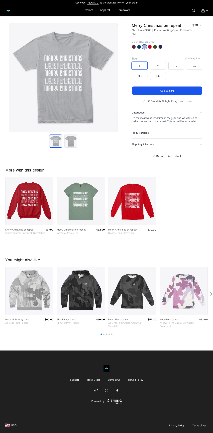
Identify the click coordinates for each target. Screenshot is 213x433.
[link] (29, 201)
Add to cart (167, 90)
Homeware (123, 10)
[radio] (139, 66)
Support (74, 379)
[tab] (55, 141)
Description (138, 112)
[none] (192, 58)
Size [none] (134, 58)
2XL (140, 76)
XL (194, 65)
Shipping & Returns (143, 144)
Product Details (140, 132)
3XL (158, 76)
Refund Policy (135, 379)
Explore (88, 10)
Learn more (185, 101)
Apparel (105, 10)
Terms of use (199, 425)
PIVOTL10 (93, 2)
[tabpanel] (63, 77)
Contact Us (114, 379)
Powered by (98, 401)
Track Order (93, 379)
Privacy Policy (176, 425)
